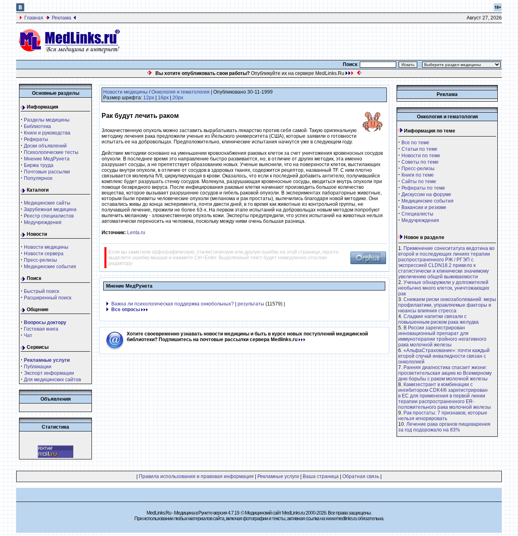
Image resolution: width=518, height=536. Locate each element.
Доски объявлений (45, 146)
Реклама (61, 18)
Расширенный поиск (47, 298)
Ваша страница (321, 476)
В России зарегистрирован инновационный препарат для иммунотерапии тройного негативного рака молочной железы (442, 336)
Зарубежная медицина (50, 209)
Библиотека (37, 126)
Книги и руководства (47, 133)
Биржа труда (38, 165)
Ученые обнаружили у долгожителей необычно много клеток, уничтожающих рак (443, 288)
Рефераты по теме (423, 188)
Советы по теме (420, 162)
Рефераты (36, 139)
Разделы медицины (47, 120)
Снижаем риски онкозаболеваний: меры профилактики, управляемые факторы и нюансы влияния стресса (447, 305)
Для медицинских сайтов (52, 379)
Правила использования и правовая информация (196, 476)
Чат (28, 335)
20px (177, 97)
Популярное (38, 178)
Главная (33, 18)
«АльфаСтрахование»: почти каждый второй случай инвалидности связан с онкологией (444, 356)
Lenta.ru (136, 232)
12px (148, 97)
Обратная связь (360, 476)
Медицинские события (50, 266)
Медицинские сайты (47, 203)
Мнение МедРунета (47, 159)
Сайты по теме (418, 181)
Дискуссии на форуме (426, 194)
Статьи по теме (419, 149)
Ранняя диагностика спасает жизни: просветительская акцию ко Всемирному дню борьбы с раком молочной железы (445, 373)
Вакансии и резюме (423, 207)
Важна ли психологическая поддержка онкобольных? (172, 304)
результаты (251, 304)
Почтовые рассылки (47, 172)
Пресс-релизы (40, 260)
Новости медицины (46, 247)
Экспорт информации (49, 373)
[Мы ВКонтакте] (20, 10)
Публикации (37, 366)
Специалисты (417, 214)
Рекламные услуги (278, 476)
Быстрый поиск (41, 291)
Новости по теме (420, 155)
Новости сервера (44, 253)
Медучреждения (43, 222)
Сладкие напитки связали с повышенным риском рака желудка (438, 319)
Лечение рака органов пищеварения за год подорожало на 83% (444, 427)
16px (163, 97)
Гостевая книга (41, 329)
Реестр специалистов (49, 216)
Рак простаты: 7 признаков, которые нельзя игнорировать (442, 415)
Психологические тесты (51, 152)
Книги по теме (417, 175)
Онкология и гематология (180, 92)
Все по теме (415, 142)
